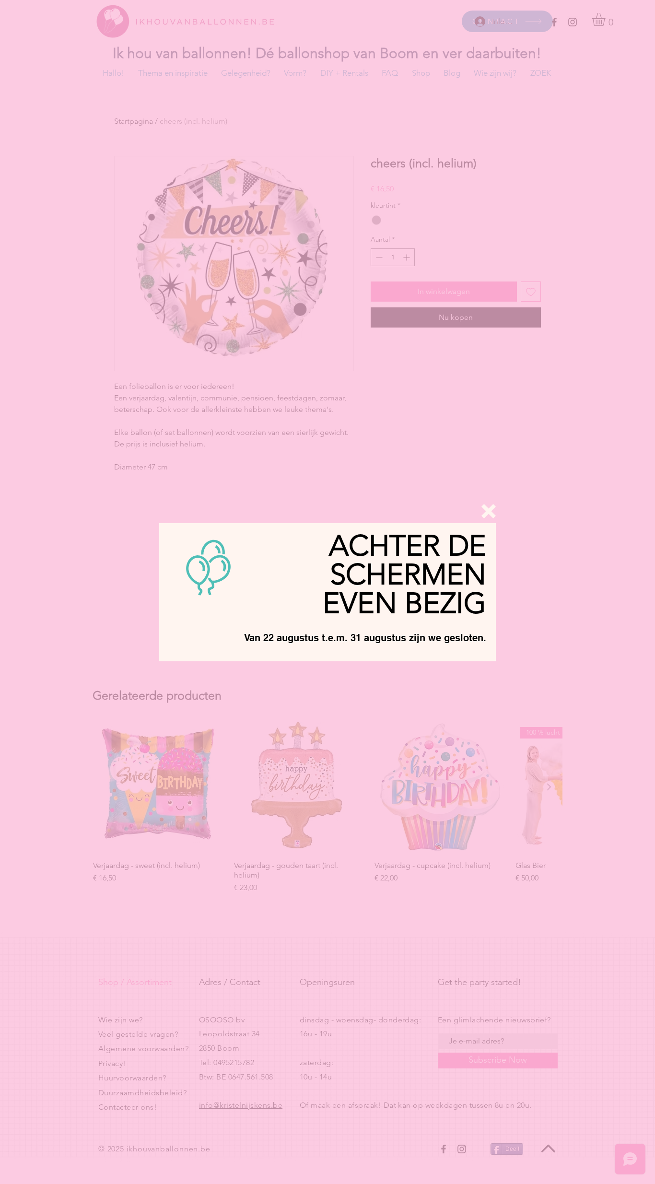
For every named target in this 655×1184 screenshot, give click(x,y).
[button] (488, 511)
